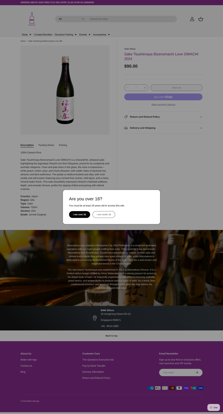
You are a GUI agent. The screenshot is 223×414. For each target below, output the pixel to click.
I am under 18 (104, 214)
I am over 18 (79, 214)
